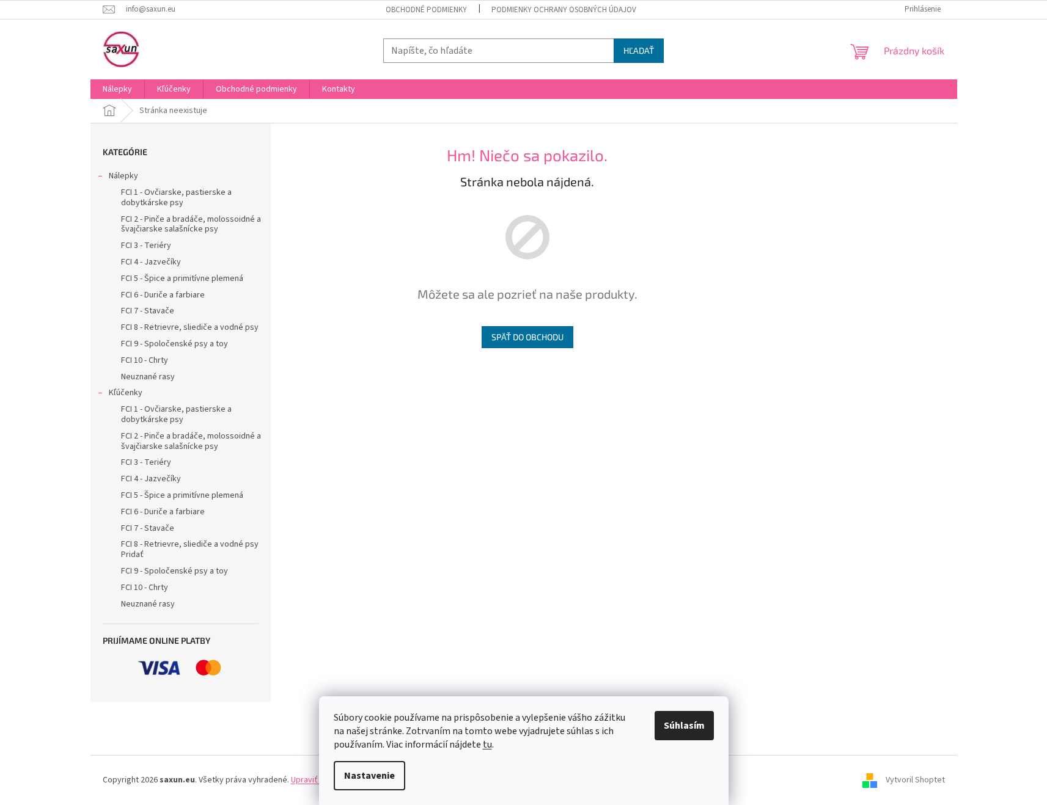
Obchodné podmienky (426, 9)
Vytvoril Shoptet (915, 780)
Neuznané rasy (148, 377)
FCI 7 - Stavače (147, 311)
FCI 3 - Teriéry (146, 245)
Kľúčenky (125, 393)
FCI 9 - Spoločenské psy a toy (174, 344)
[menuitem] (117, 89)
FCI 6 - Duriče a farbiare (163, 295)
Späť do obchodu (527, 337)
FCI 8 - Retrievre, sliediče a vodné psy (190, 327)
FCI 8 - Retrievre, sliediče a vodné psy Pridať (190, 549)
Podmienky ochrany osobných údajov (563, 9)
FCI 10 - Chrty (144, 360)
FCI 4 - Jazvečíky (151, 262)
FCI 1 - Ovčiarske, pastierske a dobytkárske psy (176, 197)
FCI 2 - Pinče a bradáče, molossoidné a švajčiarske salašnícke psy (191, 224)
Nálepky (123, 176)
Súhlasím (684, 725)
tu (487, 744)
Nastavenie (369, 775)
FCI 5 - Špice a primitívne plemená (182, 278)
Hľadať (638, 50)
